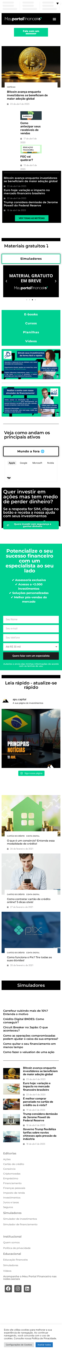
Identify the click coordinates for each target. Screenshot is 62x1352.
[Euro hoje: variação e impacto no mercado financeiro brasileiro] (11, 1089)
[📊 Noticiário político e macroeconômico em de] (31, 738)
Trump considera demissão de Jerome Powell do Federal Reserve (31, 204)
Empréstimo (10, 1178)
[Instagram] (17, 1288)
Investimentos (12, 1197)
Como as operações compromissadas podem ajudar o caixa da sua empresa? (30, 1037)
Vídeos (7, 1270)
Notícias (11, 87)
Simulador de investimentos (20, 1218)
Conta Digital (32, 836)
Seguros (8, 1207)
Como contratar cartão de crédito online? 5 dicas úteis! (28, 901)
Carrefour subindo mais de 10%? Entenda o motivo (25, 1012)
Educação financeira (28, 148)
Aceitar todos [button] (44, 1344)
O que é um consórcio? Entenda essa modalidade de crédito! (31, 842)
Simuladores (10, 1265)
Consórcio (9, 1168)
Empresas (27, 116)
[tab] (31, 259)
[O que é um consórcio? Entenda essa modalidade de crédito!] (31, 815)
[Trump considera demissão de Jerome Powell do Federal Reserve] (11, 1119)
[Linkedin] (27, 1288)
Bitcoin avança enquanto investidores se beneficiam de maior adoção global (27, 95)
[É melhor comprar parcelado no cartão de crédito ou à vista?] (11, 1104)
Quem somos (11, 1242)
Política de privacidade (17, 1248)
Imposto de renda (14, 1192)
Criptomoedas (12, 1173)
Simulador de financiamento (20, 1224)
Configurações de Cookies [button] (19, 1344)
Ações (7, 1159)
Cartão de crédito (16, 836)
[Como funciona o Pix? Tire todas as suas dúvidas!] (31, 932)
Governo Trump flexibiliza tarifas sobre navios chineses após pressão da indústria (39, 1134)
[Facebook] (8, 1288)
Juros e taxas (11, 1202)
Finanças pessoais (14, 1188)
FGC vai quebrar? (26, 158)
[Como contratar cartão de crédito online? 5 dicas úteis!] (31, 874)
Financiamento (12, 1183)
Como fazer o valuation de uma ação (28, 1052)
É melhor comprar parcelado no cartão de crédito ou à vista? (38, 1102)
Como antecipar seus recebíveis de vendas (30, 128)
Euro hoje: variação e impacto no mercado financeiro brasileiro (27, 192)
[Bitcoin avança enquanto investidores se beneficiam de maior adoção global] (31, 66)
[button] (54, 19)
